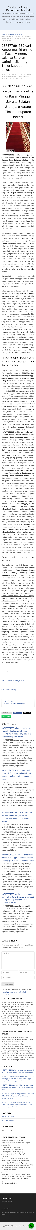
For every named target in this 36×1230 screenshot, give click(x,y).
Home (3, 34)
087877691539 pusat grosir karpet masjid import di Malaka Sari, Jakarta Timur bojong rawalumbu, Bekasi (18, 1087)
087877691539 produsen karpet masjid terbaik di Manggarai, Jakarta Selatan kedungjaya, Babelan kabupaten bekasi (18, 858)
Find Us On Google (8, 1116)
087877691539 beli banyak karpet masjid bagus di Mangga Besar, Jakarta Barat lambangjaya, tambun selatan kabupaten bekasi (18, 1079)
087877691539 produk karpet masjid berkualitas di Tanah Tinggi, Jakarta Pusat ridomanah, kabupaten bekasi (18, 1096)
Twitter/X (27, 713)
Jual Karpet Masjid (8, 1120)
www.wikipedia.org (9, 690)
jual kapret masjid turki (15, 34)
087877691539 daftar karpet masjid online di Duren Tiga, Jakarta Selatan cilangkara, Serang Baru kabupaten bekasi (17, 1104)
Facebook (18, 713)
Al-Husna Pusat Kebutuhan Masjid (18, 9)
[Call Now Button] (31, 1225)
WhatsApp (7, 716)
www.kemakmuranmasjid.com (13, 681)
